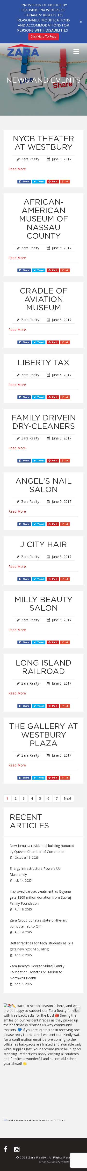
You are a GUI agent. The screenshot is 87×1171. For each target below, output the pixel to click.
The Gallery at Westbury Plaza (43, 735)
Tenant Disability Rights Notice (58, 1162)
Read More (17, 169)
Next (67, 798)
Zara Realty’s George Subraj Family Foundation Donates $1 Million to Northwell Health (37, 972)
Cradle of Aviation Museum (43, 299)
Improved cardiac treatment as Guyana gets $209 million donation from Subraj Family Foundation (40, 897)
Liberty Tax (43, 363)
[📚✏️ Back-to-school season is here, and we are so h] (43, 1056)
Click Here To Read (44, 36)
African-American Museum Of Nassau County (43, 219)
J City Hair (43, 545)
